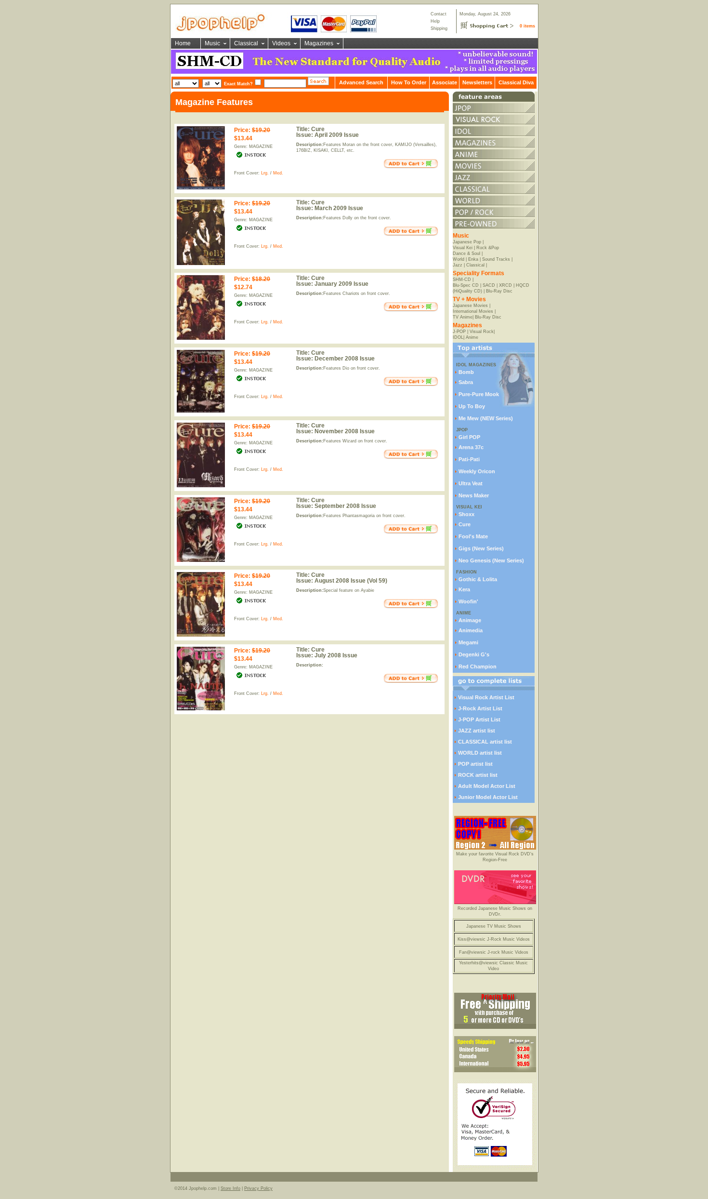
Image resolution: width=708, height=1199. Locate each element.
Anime (472, 337)
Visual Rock (482, 331)
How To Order (408, 82)
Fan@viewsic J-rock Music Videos (493, 952)
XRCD (505, 285)
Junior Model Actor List (488, 797)
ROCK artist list (478, 775)
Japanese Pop (467, 242)
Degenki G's (474, 654)
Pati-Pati (469, 459)
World (458, 259)
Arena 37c (471, 447)
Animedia (471, 630)
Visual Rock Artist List (486, 697)
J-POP (459, 331)
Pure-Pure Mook (479, 394)
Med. (278, 173)
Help (435, 21)
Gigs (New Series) (481, 548)
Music (212, 43)
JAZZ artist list (476, 730)
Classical (246, 43)
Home (183, 43)
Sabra (466, 382)
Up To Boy (472, 406)
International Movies (473, 311)
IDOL (458, 337)
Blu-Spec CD (466, 285)
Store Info (230, 1188)
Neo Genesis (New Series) (491, 560)
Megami (468, 642)
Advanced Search (361, 82)
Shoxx (466, 514)
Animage (470, 620)
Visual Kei (462, 247)
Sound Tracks (496, 259)
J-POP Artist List (479, 719)
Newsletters (477, 82)
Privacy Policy (258, 1188)
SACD (489, 285)
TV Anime (462, 317)
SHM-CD (462, 279)
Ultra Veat (471, 483)
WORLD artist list (480, 753)
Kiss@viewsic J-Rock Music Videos (494, 939)
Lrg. (265, 173)
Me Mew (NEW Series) (486, 418)
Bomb (466, 372)
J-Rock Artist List (480, 708)
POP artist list (475, 764)
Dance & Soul (466, 253)
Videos (281, 43)
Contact (438, 14)
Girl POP (469, 437)
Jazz (457, 265)
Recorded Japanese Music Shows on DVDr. (495, 911)
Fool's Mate (473, 536)
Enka (473, 259)
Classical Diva (516, 82)
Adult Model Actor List (486, 786)
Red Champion (478, 666)
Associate (444, 82)
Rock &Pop (487, 247)
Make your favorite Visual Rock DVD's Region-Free (495, 857)
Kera (464, 589)
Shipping (439, 28)
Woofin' (468, 601)
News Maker (474, 495)
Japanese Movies (470, 305)
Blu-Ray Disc (499, 291)
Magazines (318, 43)
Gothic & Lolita (478, 579)
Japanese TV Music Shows (493, 926)
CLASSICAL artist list (485, 742)
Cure (465, 524)
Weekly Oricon (477, 471)
